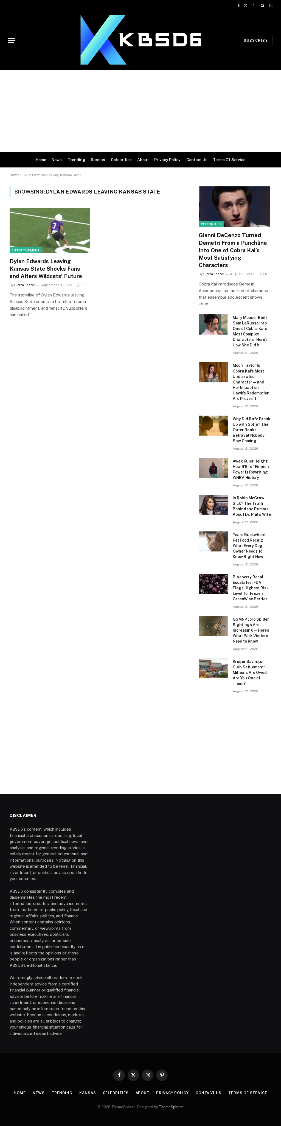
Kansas (98, 160)
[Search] (262, 5)
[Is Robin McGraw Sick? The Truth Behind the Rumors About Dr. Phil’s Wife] (213, 505)
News (57, 160)
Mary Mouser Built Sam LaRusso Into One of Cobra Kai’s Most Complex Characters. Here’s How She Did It (250, 331)
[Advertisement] (140, 111)
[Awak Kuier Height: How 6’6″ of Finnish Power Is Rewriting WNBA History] (213, 468)
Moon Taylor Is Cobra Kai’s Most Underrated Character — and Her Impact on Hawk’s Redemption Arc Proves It (251, 381)
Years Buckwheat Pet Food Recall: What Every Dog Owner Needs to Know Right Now (249, 546)
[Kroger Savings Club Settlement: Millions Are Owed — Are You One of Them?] (213, 668)
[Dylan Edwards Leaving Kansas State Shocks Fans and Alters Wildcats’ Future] (50, 230)
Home (41, 160)
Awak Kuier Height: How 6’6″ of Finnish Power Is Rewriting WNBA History (251, 469)
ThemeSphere (171, 1107)
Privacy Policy (167, 160)
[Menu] (11, 40)
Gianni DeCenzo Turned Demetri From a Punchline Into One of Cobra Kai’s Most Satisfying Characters (233, 250)
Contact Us (196, 160)
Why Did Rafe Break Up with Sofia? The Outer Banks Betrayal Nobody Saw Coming (251, 430)
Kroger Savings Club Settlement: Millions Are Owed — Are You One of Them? (252, 672)
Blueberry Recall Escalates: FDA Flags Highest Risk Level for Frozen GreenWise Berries (251, 588)
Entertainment (26, 250)
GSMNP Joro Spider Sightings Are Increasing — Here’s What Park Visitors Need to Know (251, 630)
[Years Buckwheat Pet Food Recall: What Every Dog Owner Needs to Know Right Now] (213, 541)
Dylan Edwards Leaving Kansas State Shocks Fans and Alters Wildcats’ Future (46, 268)
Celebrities (121, 160)
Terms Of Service (229, 160)
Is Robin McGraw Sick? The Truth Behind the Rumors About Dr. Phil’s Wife (252, 506)
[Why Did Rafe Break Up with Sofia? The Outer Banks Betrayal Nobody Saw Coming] (213, 426)
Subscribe (256, 40)
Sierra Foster (24, 285)
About (143, 160)
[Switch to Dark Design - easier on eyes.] (270, 5)
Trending (76, 160)
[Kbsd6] (140, 40)
